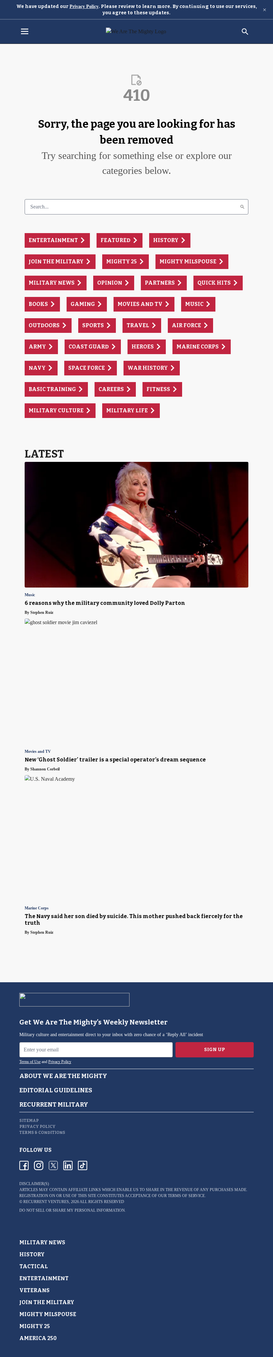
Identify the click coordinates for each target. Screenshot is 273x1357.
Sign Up (214, 1049)
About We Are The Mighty (63, 1076)
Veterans (34, 1290)
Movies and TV (38, 751)
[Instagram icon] (38, 1165)
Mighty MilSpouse (47, 1314)
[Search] (242, 207)
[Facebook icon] (24, 1165)
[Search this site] (245, 31)
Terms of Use (30, 1061)
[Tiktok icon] (82, 1165)
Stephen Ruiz (41, 612)
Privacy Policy (84, 6)
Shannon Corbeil (45, 769)
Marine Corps (37, 908)
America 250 (38, 1338)
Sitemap (29, 1120)
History (32, 1254)
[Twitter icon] (53, 1165)
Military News (42, 1242)
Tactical (33, 1266)
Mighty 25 (34, 1326)
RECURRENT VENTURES (46, 1201)
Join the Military (46, 1302)
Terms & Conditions (42, 1132)
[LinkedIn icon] (68, 1165)
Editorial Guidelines (55, 1090)
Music (30, 595)
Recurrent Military (53, 1104)
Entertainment (44, 1278)
